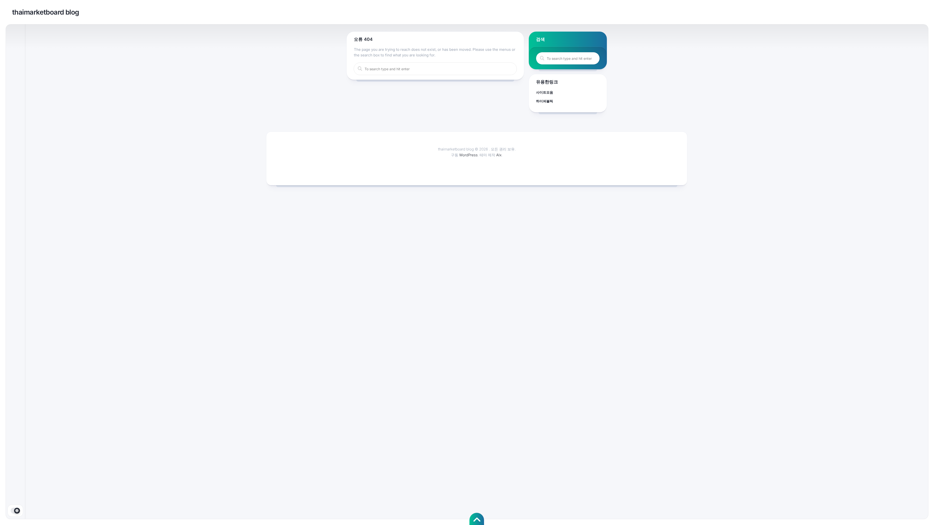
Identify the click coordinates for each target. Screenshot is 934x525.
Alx (499, 155)
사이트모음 (544, 92)
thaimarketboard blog (45, 12)
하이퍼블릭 (544, 101)
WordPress (468, 155)
